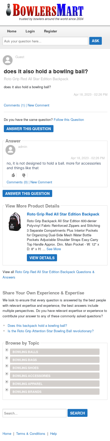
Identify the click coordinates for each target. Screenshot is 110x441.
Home (11, 31)
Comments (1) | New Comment (26, 105)
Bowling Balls (25, 351)
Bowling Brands (27, 391)
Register (50, 31)
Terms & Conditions (30, 433)
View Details (41, 257)
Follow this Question (69, 119)
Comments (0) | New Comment (29, 181)
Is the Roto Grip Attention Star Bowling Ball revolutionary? (51, 330)
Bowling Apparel (27, 383)
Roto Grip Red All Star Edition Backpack (63, 214)
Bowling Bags (25, 359)
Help (53, 433)
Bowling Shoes (26, 367)
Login (30, 31)
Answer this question (28, 128)
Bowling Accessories (31, 375)
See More (54, 248)
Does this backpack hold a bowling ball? (37, 325)
